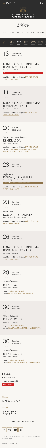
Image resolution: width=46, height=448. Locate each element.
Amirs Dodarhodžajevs (31, 328)
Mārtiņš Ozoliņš (32, 187)
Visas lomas (24, 151)
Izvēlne (10, 3)
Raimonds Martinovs (28, 149)
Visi (4, 33)
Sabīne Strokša (14, 294)
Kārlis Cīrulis (27, 294)
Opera (11, 33)
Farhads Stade (31, 77)
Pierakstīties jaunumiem (23, 421)
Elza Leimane (13, 149)
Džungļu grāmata (17, 177)
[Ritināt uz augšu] (41, 443)
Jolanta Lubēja (14, 328)
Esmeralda (12, 140)
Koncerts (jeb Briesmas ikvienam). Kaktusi (22, 65)
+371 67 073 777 (11, 400)
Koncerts (30, 33)
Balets (20, 33)
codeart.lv (13, 443)
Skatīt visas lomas (11, 79)
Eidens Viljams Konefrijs (30, 362)
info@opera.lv (9, 413)
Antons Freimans (10, 151)
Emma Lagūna (13, 362)
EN (41, 3)
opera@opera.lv (10, 411)
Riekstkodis (12, 285)
